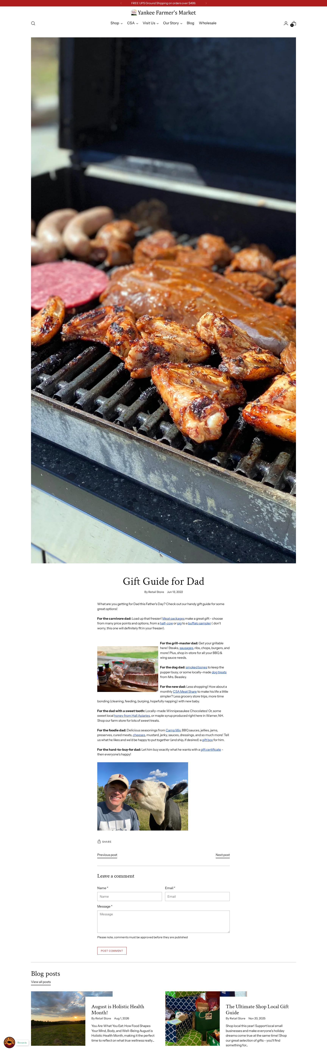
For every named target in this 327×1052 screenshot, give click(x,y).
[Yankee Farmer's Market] (163, 13)
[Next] (206, 3)
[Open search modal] (33, 23)
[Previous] (121, 3)
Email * (170, 888)
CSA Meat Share (185, 691)
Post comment (112, 950)
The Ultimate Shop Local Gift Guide (257, 1009)
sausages (186, 648)
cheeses (139, 735)
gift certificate (211, 749)
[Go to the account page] (286, 23)
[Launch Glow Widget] (9, 1042)
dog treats (219, 672)
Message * (104, 906)
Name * (102, 888)
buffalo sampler (199, 623)
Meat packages (173, 618)
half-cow (166, 623)
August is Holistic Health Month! (117, 1009)
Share (106, 841)
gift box (207, 740)
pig (179, 623)
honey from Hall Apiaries (132, 716)
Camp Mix (173, 730)
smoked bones (196, 667)
